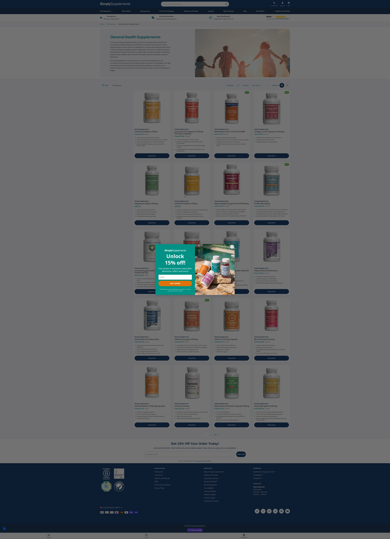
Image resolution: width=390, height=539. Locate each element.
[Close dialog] (232, 247)
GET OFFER (175, 283)
